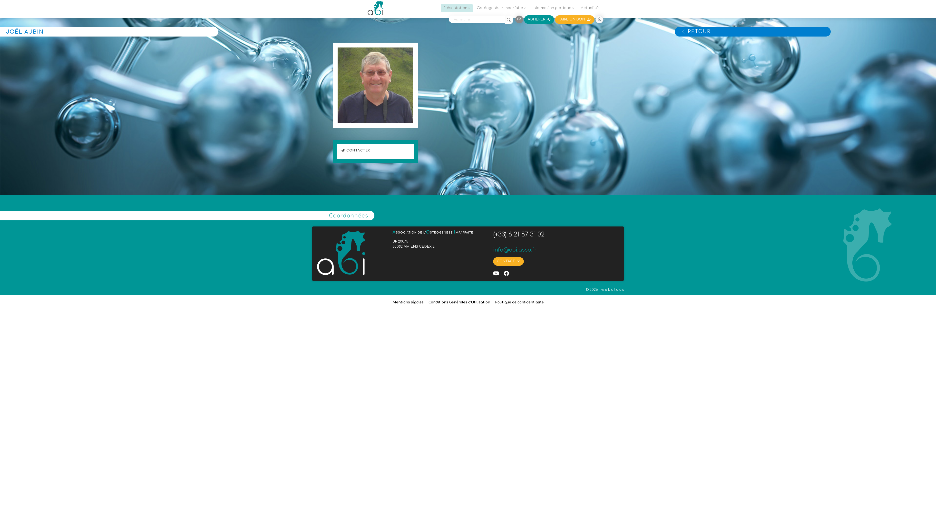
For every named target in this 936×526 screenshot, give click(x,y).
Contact (507, 261)
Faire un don (573, 19)
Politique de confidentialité (519, 302)
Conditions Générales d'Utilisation (459, 302)
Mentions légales (408, 302)
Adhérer (537, 19)
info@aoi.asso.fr (515, 250)
